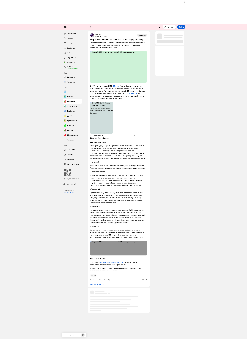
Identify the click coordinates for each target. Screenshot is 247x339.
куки (74, 335)
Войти (181, 27)
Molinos (98, 34)
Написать (171, 27)
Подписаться (142, 35)
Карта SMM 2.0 (131, 93)
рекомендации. (69, 192)
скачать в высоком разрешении (112, 262)
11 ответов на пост (97, 284)
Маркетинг (98, 36)
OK (83, 335)
